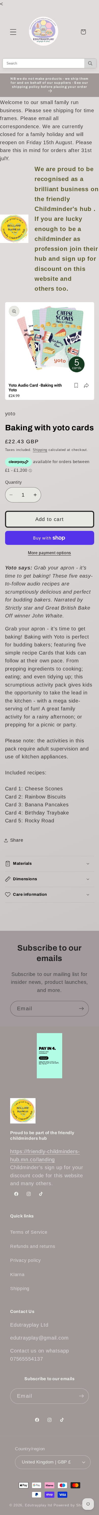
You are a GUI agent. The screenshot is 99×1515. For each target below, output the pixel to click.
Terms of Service (28, 1232)
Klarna (17, 1274)
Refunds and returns (32, 1246)
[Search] (90, 63)
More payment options (49, 553)
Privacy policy (25, 1260)
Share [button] (16, 840)
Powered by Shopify (72, 1505)
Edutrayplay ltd (38, 1505)
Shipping (40, 450)
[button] (13, 32)
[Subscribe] (81, 1008)
